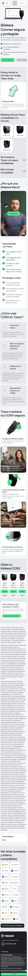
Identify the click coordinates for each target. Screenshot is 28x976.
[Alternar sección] (24, 160)
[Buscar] (15, 3)
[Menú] (7, 3)
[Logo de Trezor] (3, 3)
